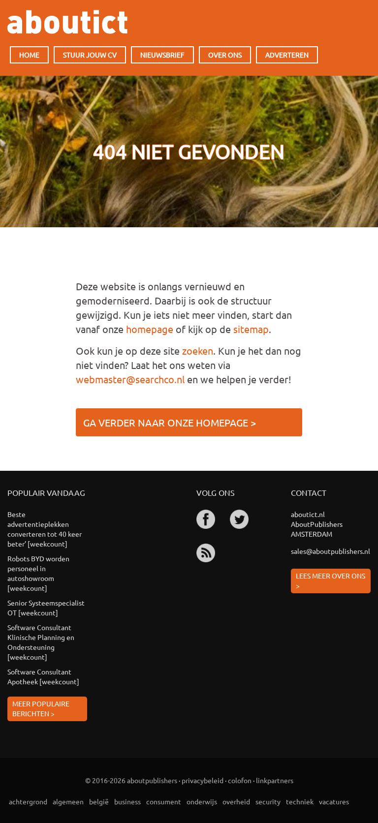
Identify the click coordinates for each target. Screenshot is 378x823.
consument (163, 801)
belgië (99, 801)
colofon (240, 780)
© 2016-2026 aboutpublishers (131, 780)
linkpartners (274, 780)
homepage (149, 329)
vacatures (334, 801)
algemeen (68, 801)
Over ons (225, 54)
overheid (236, 801)
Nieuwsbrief (162, 54)
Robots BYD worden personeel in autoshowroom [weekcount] (38, 573)
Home (29, 54)
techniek (300, 801)
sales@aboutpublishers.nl (330, 551)
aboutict (67, 22)
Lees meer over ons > (330, 580)
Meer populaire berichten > (40, 708)
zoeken (197, 350)
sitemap (251, 329)
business (127, 801)
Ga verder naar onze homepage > (169, 422)
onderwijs (202, 801)
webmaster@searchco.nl (130, 379)
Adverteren (287, 54)
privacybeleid (202, 780)
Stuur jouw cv (90, 54)
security (268, 801)
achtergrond (28, 801)
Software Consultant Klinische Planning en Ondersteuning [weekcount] (40, 642)
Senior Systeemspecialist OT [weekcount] (46, 607)
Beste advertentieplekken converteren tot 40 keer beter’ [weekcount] (44, 529)
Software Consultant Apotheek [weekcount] (43, 676)
